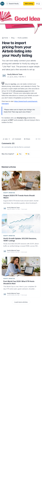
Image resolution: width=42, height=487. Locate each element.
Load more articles (21, 302)
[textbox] (21, 106)
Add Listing (29, 3)
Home (6, 38)
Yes (19, 154)
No (27, 154)
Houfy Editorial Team (14, 74)
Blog (12, 38)
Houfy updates (23, 38)
